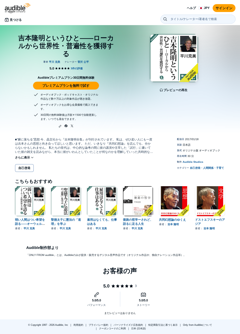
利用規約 (79, 325)
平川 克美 (29, 228)
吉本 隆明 (173, 224)
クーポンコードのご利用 (113, 328)
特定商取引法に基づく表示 (163, 325)
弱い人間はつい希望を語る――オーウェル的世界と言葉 (30, 223)
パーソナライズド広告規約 (129, 325)
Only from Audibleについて (197, 325)
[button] (60, 126)
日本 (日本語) (138, 328)
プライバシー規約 (99, 325)
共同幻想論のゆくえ (172, 219)
